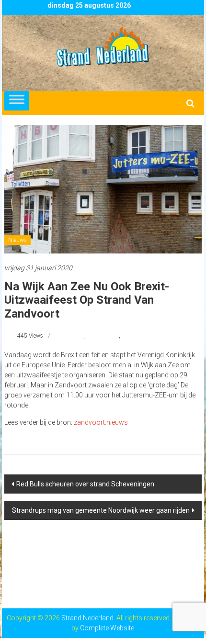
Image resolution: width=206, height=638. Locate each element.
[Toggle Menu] (16, 101)
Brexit (77, 335)
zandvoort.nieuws (101, 422)
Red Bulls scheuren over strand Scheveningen (85, 484)
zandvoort (134, 335)
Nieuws (17, 240)
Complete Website (107, 628)
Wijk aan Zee (103, 335)
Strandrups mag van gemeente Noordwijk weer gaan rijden (101, 510)
